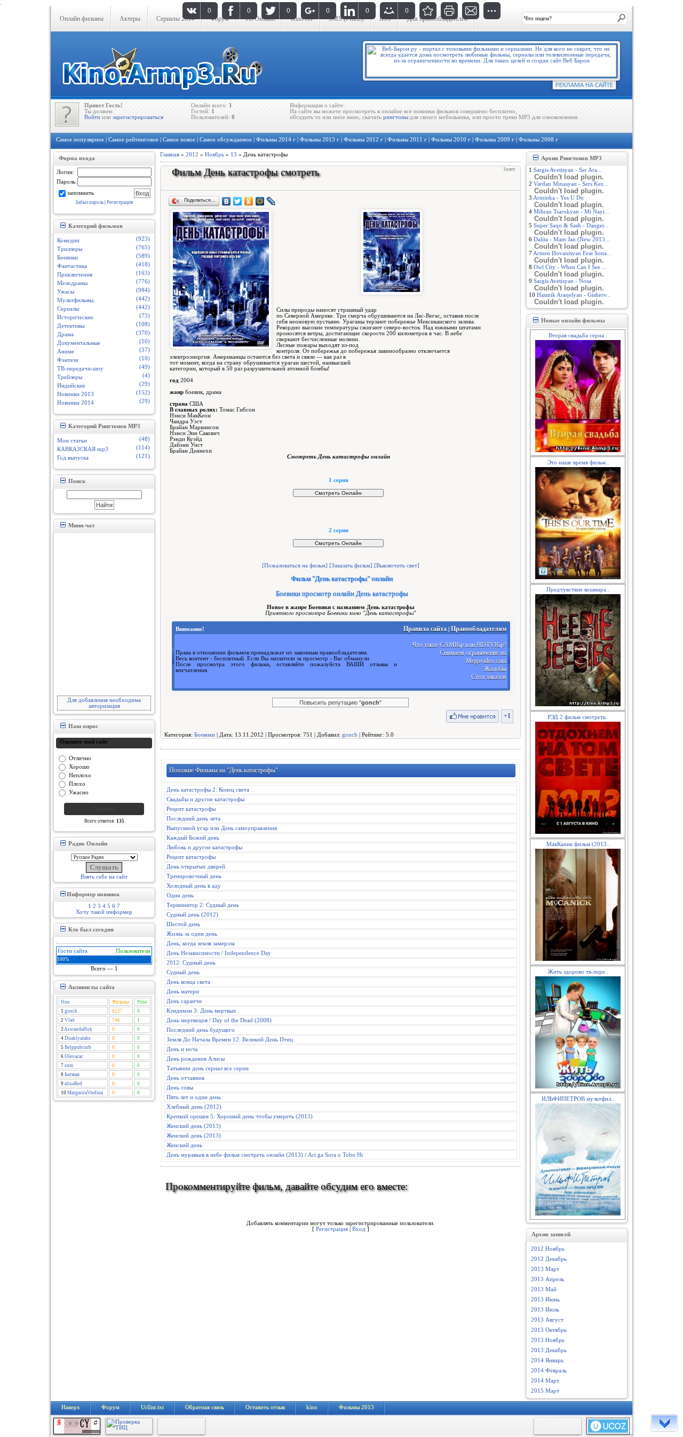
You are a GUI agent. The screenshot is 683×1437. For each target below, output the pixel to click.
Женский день (184, 1145)
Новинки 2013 (75, 394)
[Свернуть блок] (63, 225)
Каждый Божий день (192, 838)
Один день (180, 895)
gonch (71, 1011)
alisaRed (73, 1083)
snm (69, 1065)
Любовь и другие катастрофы (204, 847)
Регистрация (120, 202)
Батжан (72, 1074)
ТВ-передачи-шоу (80, 369)
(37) (144, 350)
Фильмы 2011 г (407, 140)
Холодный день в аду (193, 886)
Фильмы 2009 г (494, 140)
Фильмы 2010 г (451, 140)
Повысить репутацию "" (340, 702)
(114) (143, 448)
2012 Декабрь (549, 1259)
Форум (110, 1407)
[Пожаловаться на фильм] (295, 566)
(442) (143, 299)
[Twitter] (237, 201)
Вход (359, 1229)
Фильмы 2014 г (276, 140)
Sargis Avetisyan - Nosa (562, 281)
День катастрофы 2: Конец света (207, 790)
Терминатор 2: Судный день (202, 905)
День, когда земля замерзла (200, 943)
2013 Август (547, 1320)
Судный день (183, 972)
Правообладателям (478, 629)
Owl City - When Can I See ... (570, 267)
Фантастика (72, 266)
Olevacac (74, 1056)
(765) (143, 247)
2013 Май (544, 1289)
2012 (192, 154)
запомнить (80, 192)
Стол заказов (488, 677)
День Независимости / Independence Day (218, 953)
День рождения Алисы (195, 1059)
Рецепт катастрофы (191, 809)
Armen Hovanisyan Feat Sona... (572, 253)
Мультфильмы (75, 300)
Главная (169, 154)
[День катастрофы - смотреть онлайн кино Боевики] (427, 10)
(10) (144, 341)
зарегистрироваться (138, 117)
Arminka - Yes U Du (558, 198)
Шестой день (183, 924)
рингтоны (395, 117)
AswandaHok (78, 1029)
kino (311, 1407)
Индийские (71, 386)
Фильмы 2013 (356, 1407)
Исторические (75, 317)
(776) (143, 282)
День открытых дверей (195, 867)
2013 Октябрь (549, 1330)
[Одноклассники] (249, 201)
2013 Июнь (545, 1299)
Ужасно (79, 792)
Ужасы (65, 292)
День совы (179, 1088)
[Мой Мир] (260, 201)
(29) (144, 384)
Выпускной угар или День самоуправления (221, 828)
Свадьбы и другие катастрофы (205, 799)
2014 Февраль (549, 1370)
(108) (143, 324)
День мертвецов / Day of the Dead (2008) (219, 1020)
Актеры (130, 18)
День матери (182, 991)
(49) (144, 367)
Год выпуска (73, 458)
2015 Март (545, 1391)
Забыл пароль (89, 202)
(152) (143, 393)
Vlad (70, 1020)
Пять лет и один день (193, 1097)
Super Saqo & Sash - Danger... (571, 225)
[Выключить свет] (396, 566)
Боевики (67, 257)
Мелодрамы (72, 283)
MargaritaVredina (85, 1092)
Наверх (70, 1407)
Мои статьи (72, 441)
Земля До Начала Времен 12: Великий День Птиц (229, 1040)
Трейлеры (69, 377)
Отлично (80, 758)
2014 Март (545, 1381)
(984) (143, 290)
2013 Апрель (547, 1279)
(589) (143, 256)
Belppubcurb (78, 1047)
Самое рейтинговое (133, 140)
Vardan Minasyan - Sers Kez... (571, 184)
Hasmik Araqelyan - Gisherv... (574, 295)
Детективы (70, 326)
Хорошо (79, 766)
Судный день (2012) (192, 915)
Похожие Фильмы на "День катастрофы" (223, 770)
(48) (144, 439)
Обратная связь (204, 1407)
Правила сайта (425, 629)
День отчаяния (185, 1078)
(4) (146, 375)
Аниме (65, 351)
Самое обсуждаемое (226, 140)
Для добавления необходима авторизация (104, 703)
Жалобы (495, 669)
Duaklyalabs (78, 1038)
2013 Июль (545, 1310)
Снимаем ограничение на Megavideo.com (473, 657)
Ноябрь (214, 154)
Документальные (78, 343)
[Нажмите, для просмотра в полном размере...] (391, 293)
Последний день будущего (200, 1030)
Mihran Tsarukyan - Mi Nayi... (571, 212)
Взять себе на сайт (104, 877)
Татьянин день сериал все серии (207, 1068)
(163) (143, 273)
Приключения (74, 275)
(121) (143, 456)
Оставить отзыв (265, 1407)
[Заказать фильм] (350, 566)
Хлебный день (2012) (193, 1107)
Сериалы (68, 309)
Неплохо (80, 775)
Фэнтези (67, 360)
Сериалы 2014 (175, 18)
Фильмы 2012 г (363, 140)
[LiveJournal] (271, 201)
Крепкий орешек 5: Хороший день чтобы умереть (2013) (239, 1116)
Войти (92, 117)
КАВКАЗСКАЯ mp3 (82, 449)
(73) (144, 316)
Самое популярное (80, 140)
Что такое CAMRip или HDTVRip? (459, 645)
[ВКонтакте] (226, 201)
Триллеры (69, 249)
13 (234, 154)
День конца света (188, 982)
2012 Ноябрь (548, 1249)
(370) (143, 333)
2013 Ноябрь (548, 1340)
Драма (65, 334)
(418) (143, 264)
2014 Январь (547, 1360)
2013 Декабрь (549, 1350)
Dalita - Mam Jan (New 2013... (572, 239)
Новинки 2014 (75, 403)
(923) (143, 239)
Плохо (77, 783)
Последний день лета (193, 819)
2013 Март (545, 1269)
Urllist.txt (152, 1407)
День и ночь (182, 1049)
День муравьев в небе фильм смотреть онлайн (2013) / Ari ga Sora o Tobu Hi (264, 1155)
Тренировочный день (193, 876)
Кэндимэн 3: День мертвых (201, 1011)
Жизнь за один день (191, 934)
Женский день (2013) (193, 1126)
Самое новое (179, 140)
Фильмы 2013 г (319, 140)
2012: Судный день (191, 963)
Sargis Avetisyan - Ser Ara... (568, 170)
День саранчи (184, 1001)
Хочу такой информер (104, 912)
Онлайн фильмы (82, 18)
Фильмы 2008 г (538, 140)
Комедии (68, 240)
